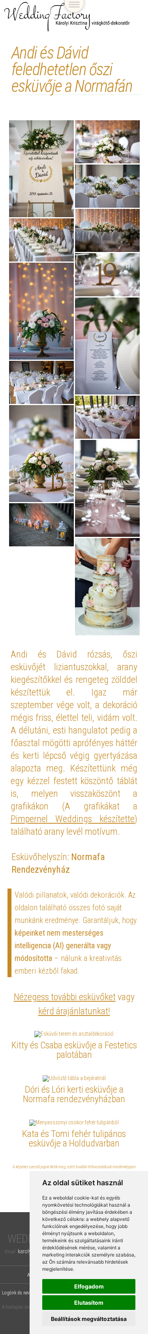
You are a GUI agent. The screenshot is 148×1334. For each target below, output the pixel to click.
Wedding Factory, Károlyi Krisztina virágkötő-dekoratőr (67, 17)
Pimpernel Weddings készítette (73, 818)
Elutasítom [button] (88, 1302)
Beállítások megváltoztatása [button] (89, 1318)
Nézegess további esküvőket (65, 996)
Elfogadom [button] (89, 1286)
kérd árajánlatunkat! (74, 1011)
